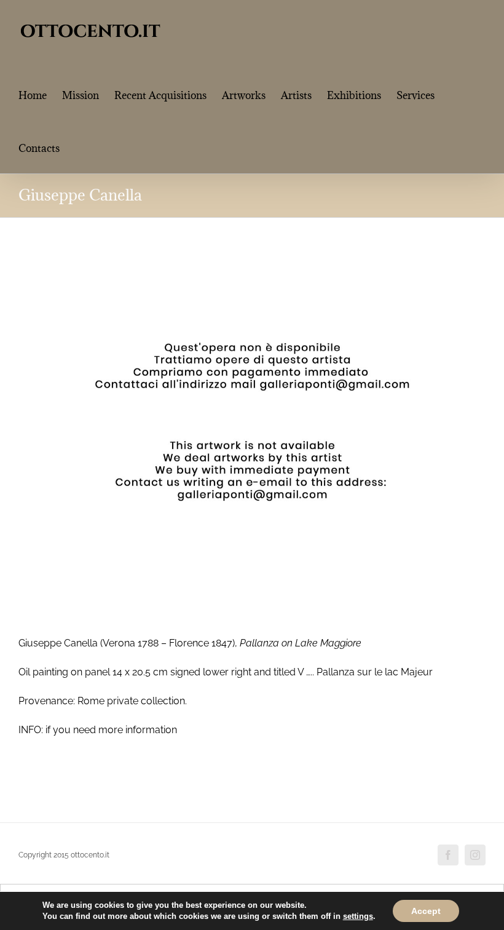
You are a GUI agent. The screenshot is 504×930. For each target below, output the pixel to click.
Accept (426, 911)
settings (358, 916)
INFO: (30, 730)
